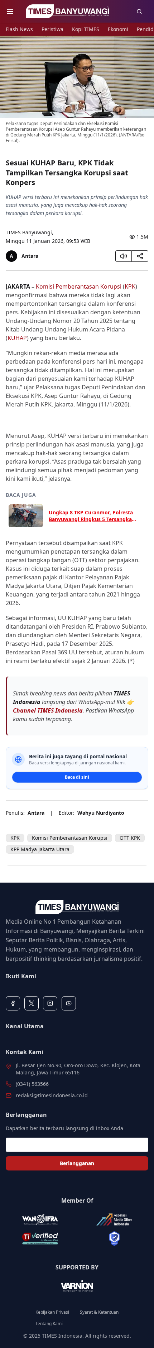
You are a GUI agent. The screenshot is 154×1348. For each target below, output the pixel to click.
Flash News (19, 29)
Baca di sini (77, 777)
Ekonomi (118, 29)
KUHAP (17, 338)
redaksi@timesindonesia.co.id (52, 1095)
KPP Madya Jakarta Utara (39, 849)
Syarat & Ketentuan (99, 1312)
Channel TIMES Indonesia (48, 710)
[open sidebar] (10, 11)
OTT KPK (130, 837)
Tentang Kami (49, 1324)
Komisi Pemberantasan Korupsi (78, 286)
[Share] (140, 256)
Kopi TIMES (85, 29)
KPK (130, 286)
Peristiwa (52, 29)
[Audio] (123, 256)
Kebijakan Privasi (52, 1312)
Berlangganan (77, 1163)
